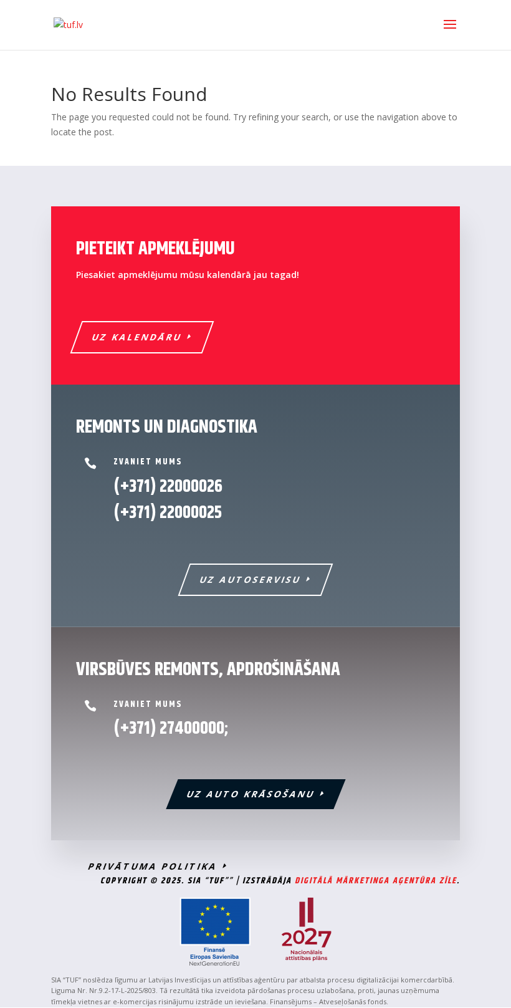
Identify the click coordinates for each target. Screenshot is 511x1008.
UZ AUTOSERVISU (250, 579)
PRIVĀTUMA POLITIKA (153, 866)
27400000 (192, 729)
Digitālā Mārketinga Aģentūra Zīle (376, 881)
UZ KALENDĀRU (137, 337)
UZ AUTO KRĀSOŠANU (250, 794)
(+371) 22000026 (167, 487)
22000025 (167, 513)
